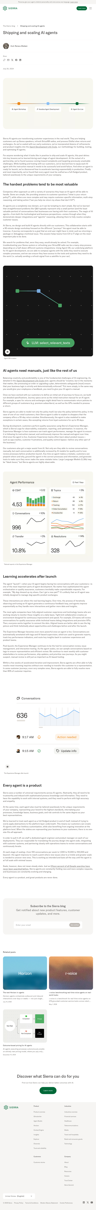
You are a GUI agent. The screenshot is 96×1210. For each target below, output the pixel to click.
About (66, 1162)
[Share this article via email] (8, 60)
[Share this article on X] (12, 60)
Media (66, 1130)
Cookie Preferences (66, 1203)
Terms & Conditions (31, 1203)
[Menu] (90, 8)
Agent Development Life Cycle (43, 147)
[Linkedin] (83, 1202)
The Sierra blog (9, 26)
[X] (87, 1202)
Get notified (75, 925)
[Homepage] (10, 8)
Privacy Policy (18, 1203)
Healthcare (68, 1121)
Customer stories (39, 1162)
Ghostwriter (38, 1116)
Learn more (74, 2)
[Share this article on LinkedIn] (20, 60)
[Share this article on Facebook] (16, 60)
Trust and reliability (40, 1148)
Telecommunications (71, 1125)
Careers (66, 1176)
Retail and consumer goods (73, 1139)
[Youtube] (91, 1202)
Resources (67, 1171)
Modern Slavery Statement (49, 1203)
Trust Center (68, 1180)
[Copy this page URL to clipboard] (4, 60)
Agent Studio (38, 1121)
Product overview (39, 1112)
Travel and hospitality (71, 1135)
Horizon (36, 1125)
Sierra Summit (69, 1185)
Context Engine (39, 1130)
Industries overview (70, 1112)
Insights (36, 1135)
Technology (68, 1144)
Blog (65, 1167)
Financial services (70, 1116)
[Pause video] (7, 351)
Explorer (36, 1139)
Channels (37, 1144)
